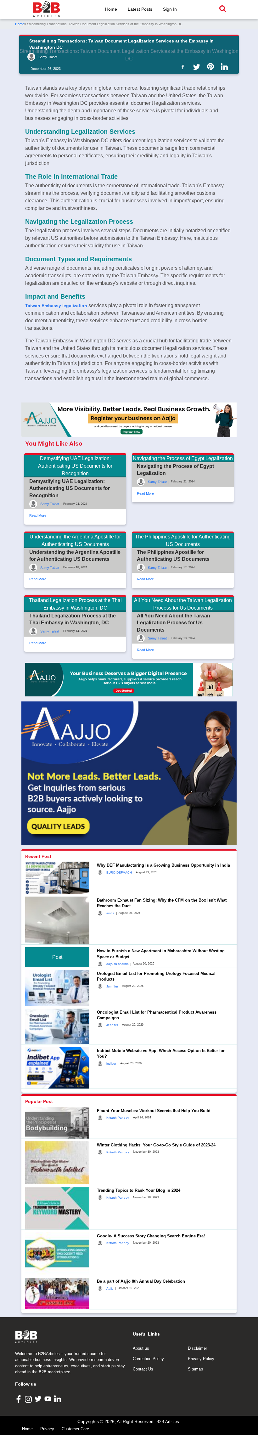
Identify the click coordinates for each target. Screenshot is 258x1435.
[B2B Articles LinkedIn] (58, 1399)
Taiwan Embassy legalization (56, 305)
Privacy (47, 1429)
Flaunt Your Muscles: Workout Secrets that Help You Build (153, 1110)
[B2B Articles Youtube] (48, 1398)
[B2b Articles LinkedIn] (225, 67)
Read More (37, 515)
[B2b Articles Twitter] (198, 66)
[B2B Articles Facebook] (19, 1398)
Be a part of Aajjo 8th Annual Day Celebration (141, 1281)
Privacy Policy (201, 1358)
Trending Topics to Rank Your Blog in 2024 (138, 1190)
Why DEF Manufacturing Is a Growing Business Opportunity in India (163, 865)
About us (141, 1348)
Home (111, 9)
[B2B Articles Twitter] (39, 1398)
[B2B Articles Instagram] (29, 1399)
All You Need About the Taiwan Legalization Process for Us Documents (173, 623)
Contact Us (143, 1369)
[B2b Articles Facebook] (184, 66)
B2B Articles (167, 1421)
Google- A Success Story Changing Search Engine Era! (151, 1236)
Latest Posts (140, 9)
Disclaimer (197, 1348)
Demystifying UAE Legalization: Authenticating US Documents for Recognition (69, 488)
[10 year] (129, 679)
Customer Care (75, 1429)
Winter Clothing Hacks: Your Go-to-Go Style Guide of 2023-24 (156, 1145)
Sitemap (195, 1369)
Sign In (170, 9)
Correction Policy (148, 1358)
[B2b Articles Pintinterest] (212, 66)
